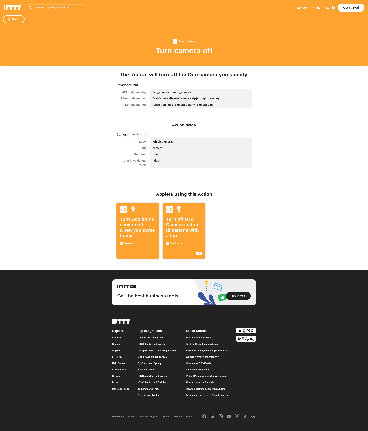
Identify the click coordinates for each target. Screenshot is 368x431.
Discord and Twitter (148, 395)
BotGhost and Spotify (149, 363)
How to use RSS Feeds (198, 363)
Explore (301, 7)
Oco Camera (186, 41)
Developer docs (120, 389)
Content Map (119, 369)
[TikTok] (245, 416)
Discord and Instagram (150, 337)
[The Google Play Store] (246, 339)
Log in (330, 7)
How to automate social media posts (205, 389)
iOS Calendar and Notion (151, 344)
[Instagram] (220, 416)
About (188, 416)
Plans (316, 7)
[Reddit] (253, 416)
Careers (132, 416)
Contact (166, 416)
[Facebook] (204, 416)
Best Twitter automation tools (202, 344)
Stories (116, 344)
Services (117, 337)
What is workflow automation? (202, 357)
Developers (118, 416)
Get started (351, 7)
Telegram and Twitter (149, 389)
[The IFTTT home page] (12, 7)
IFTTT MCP (118, 357)
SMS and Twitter (146, 369)
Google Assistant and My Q (152, 357)
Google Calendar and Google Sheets (158, 350)
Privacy (178, 416)
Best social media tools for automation (207, 395)
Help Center (118, 363)
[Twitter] (236, 416)
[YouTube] (228, 416)
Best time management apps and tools (207, 350)
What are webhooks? (197, 369)
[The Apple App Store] (246, 331)
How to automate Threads (200, 382)
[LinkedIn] (212, 416)
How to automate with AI (199, 337)
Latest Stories (196, 331)
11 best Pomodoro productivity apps (206, 376)
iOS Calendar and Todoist (152, 382)
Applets (116, 350)
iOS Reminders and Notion (152, 376)
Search (116, 376)
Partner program (149, 416)
